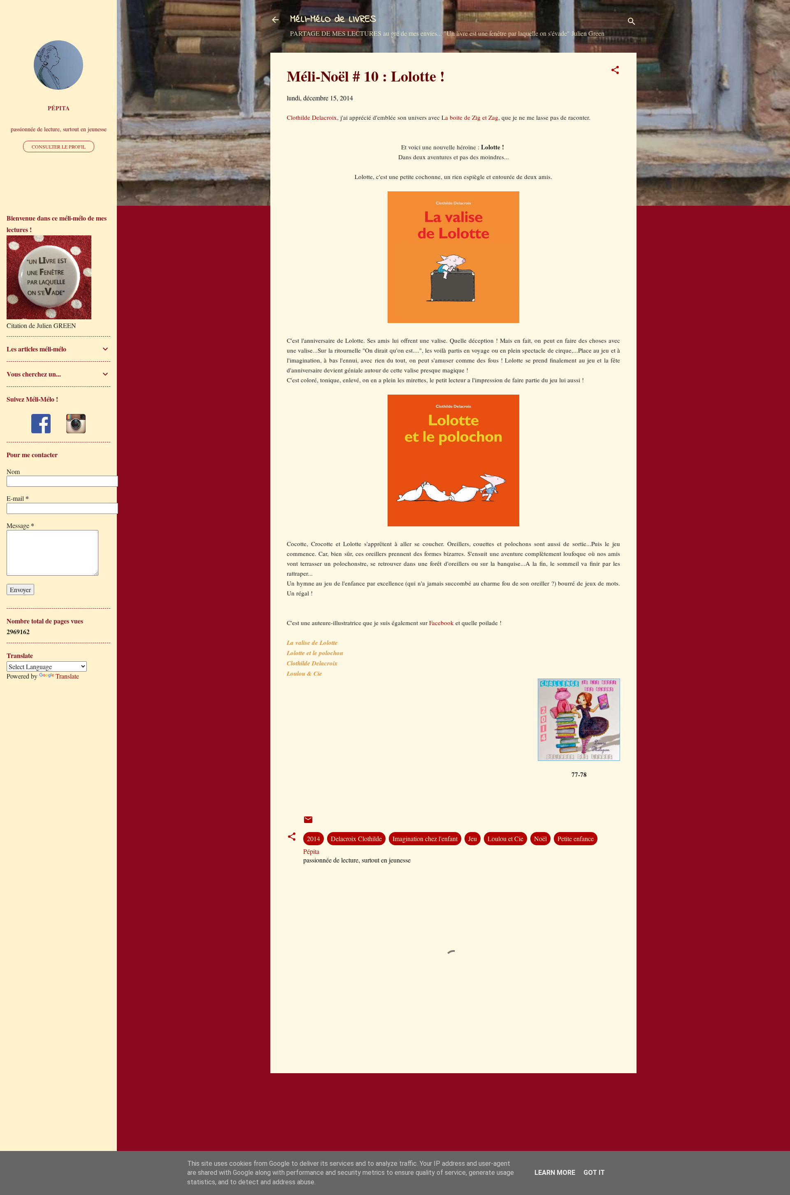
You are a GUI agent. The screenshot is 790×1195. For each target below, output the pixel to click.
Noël (540, 838)
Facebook (442, 622)
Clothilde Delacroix (312, 117)
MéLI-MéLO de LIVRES (333, 19)
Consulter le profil (59, 146)
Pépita (59, 108)
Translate (67, 676)
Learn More (554, 1172)
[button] (615, 71)
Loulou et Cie (505, 838)
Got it (594, 1172)
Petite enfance (576, 838)
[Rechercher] (632, 22)
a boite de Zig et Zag (471, 117)
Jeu (472, 838)
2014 (313, 838)
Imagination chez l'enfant (425, 838)
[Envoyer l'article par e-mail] (308, 822)
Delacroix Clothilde (356, 838)
